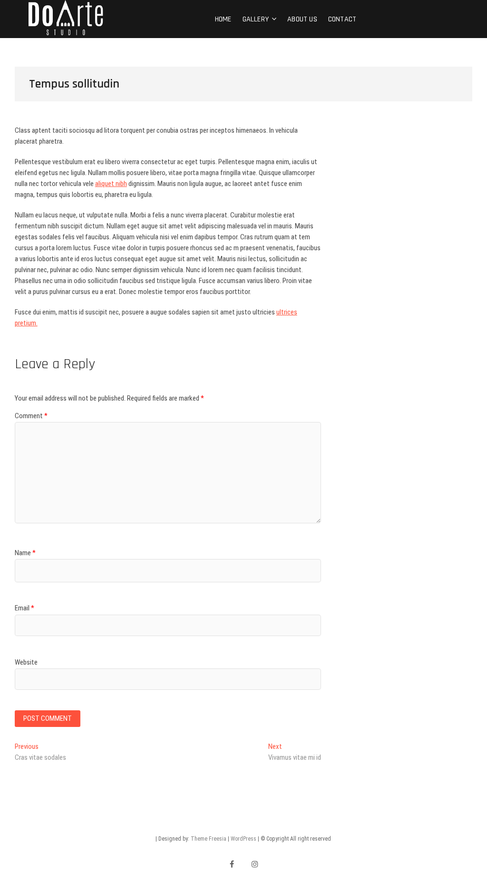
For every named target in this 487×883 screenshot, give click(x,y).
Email (24, 608)
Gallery (256, 19)
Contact (342, 19)
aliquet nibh (111, 183)
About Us (302, 19)
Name (25, 553)
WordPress (243, 838)
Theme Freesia (208, 838)
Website (26, 662)
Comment (31, 416)
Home (223, 19)
